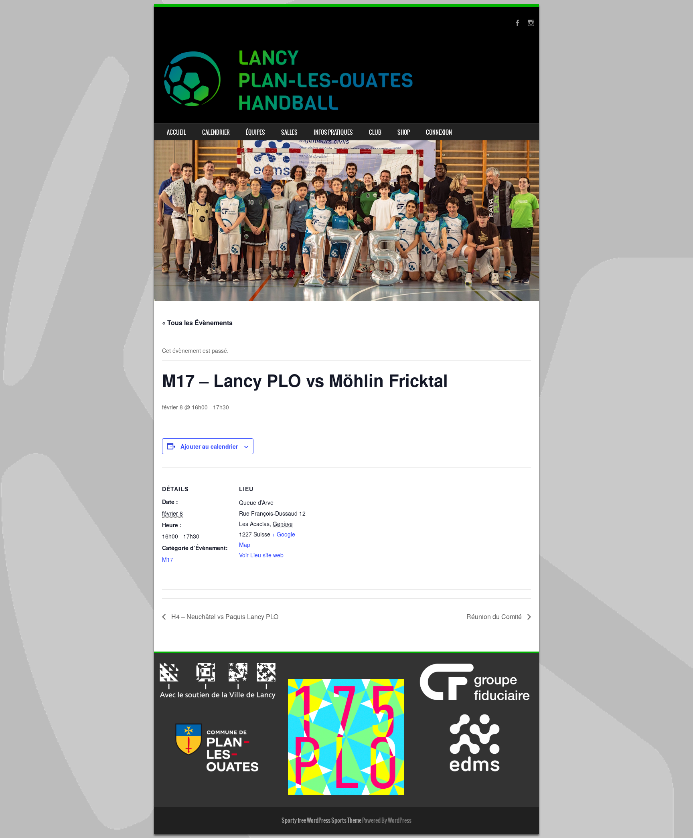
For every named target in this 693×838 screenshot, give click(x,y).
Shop (403, 132)
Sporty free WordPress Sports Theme (321, 820)
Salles (289, 132)
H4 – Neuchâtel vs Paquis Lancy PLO (224, 616)
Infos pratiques (333, 132)
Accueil (176, 132)
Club (375, 132)
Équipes (255, 132)
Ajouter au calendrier (209, 446)
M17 (167, 559)
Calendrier (216, 132)
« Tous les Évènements (197, 322)
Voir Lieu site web (261, 555)
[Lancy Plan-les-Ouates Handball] (346, 80)
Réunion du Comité (494, 616)
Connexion (439, 132)
